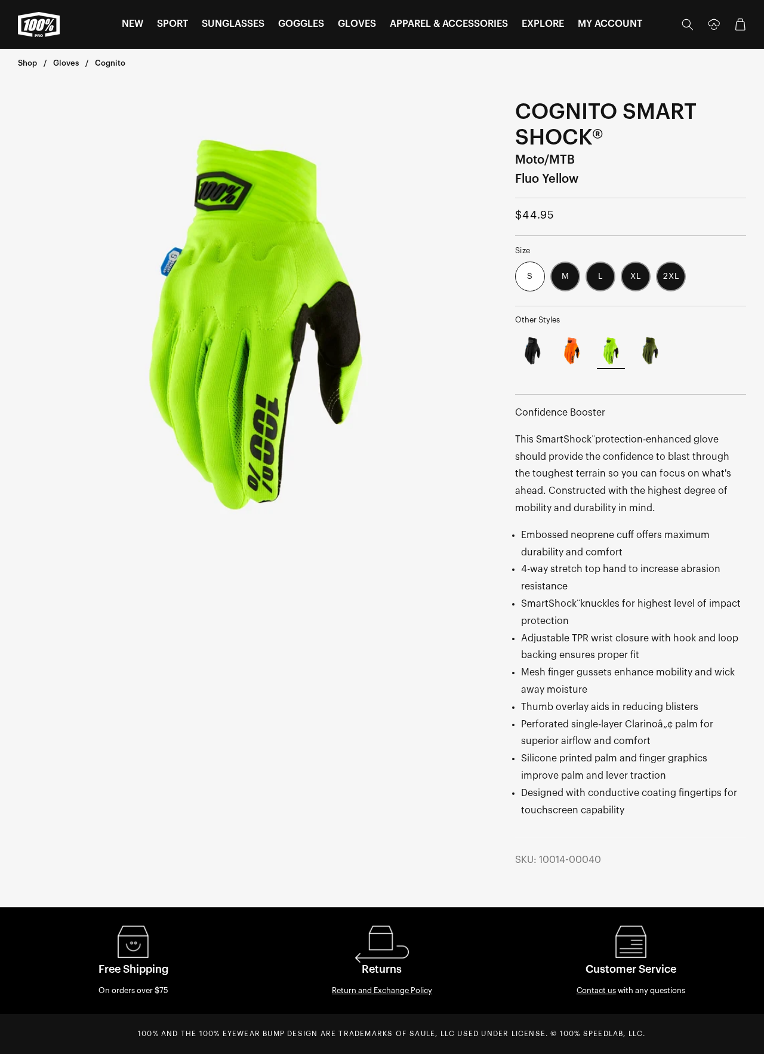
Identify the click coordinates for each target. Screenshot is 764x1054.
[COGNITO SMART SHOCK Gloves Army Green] (650, 351)
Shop (27, 63)
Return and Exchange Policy (382, 990)
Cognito (110, 63)
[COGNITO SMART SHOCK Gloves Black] (532, 351)
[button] (132, 24)
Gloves (66, 63)
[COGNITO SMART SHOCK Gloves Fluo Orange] (571, 351)
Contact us (596, 990)
